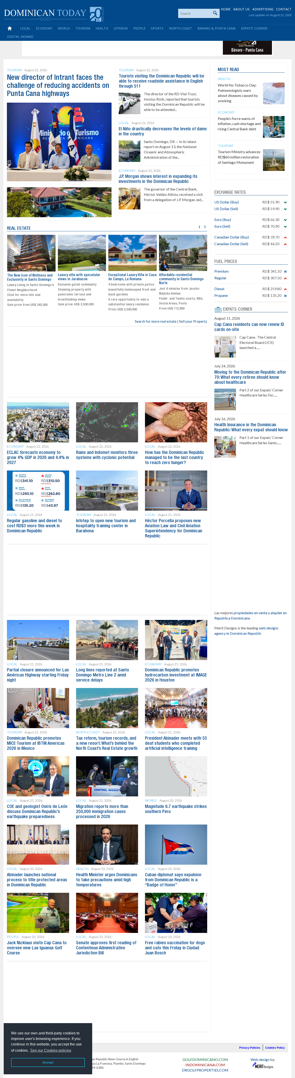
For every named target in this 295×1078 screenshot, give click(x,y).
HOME (225, 9)
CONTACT (284, 9)
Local (25, 28)
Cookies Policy (275, 1047)
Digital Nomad (20, 36)
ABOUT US (241, 9)
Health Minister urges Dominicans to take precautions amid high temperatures (106, 880)
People (139, 28)
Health (102, 28)
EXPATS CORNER (237, 309)
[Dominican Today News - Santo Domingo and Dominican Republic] (53, 13)
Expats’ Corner (254, 28)
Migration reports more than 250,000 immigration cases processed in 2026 (102, 812)
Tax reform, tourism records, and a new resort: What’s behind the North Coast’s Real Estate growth (106, 743)
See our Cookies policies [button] (50, 1050)
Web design (260, 1059)
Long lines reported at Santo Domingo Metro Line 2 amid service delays (102, 675)
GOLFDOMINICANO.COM (205, 1059)
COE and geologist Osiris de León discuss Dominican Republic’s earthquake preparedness (37, 812)
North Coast (180, 28)
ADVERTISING (262, 9)
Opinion (121, 28)
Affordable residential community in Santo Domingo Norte (181, 279)
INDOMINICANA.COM (205, 1065)
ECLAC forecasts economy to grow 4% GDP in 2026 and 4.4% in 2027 (38, 458)
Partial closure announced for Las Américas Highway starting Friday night (38, 675)
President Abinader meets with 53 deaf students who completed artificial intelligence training (176, 743)
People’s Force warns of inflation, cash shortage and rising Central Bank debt (239, 123)
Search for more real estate (156, 321)
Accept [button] (47, 1062)
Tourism (82, 28)
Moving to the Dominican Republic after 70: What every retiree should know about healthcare (250, 377)
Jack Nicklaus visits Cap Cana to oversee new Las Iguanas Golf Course (37, 948)
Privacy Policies (249, 1047)
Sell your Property (193, 321)
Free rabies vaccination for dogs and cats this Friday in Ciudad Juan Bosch (175, 948)
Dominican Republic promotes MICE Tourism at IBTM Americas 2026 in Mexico (36, 743)
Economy (44, 28)
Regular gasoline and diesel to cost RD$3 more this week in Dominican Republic (34, 526)
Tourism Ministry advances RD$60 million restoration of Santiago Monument (239, 156)
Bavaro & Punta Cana (217, 28)
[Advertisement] (107, 44)
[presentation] (199, 226)
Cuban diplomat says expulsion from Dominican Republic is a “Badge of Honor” (173, 880)
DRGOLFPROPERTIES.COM (205, 1070)
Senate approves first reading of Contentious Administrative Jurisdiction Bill (106, 948)
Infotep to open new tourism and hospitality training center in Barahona (106, 526)
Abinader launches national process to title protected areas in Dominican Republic (37, 880)
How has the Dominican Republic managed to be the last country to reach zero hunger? (174, 458)
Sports (157, 28)
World (64, 28)
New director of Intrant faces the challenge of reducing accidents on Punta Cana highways (58, 85)
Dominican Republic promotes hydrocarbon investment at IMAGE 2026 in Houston (176, 675)
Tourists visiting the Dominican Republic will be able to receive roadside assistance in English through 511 (161, 81)
